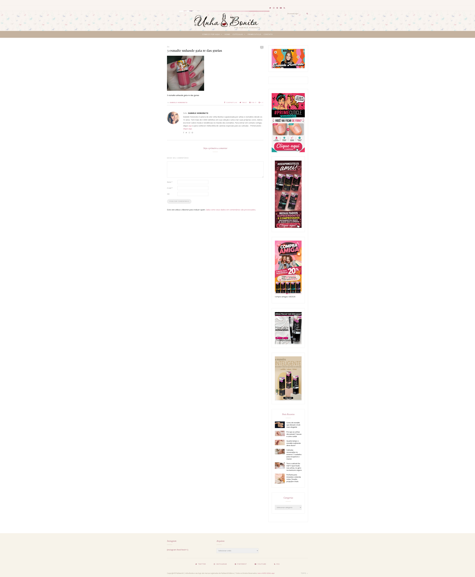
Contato (268, 34)
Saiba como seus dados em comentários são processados (230, 209)
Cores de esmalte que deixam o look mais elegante (293, 424)
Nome (169, 182)
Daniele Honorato (179, 102)
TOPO (304, 573)
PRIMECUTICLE (254, 34)
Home (227, 34)
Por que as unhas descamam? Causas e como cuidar (294, 434)
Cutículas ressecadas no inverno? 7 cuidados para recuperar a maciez (294, 454)
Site (168, 194)
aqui (190, 125)
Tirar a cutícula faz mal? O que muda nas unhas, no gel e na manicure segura (294, 466)
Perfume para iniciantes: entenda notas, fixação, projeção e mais (293, 478)
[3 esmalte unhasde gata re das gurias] (185, 90)
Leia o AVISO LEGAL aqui (266, 573)
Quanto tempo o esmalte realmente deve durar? (293, 443)
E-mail (170, 188)
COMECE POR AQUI (211, 34)
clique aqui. (187, 128)
